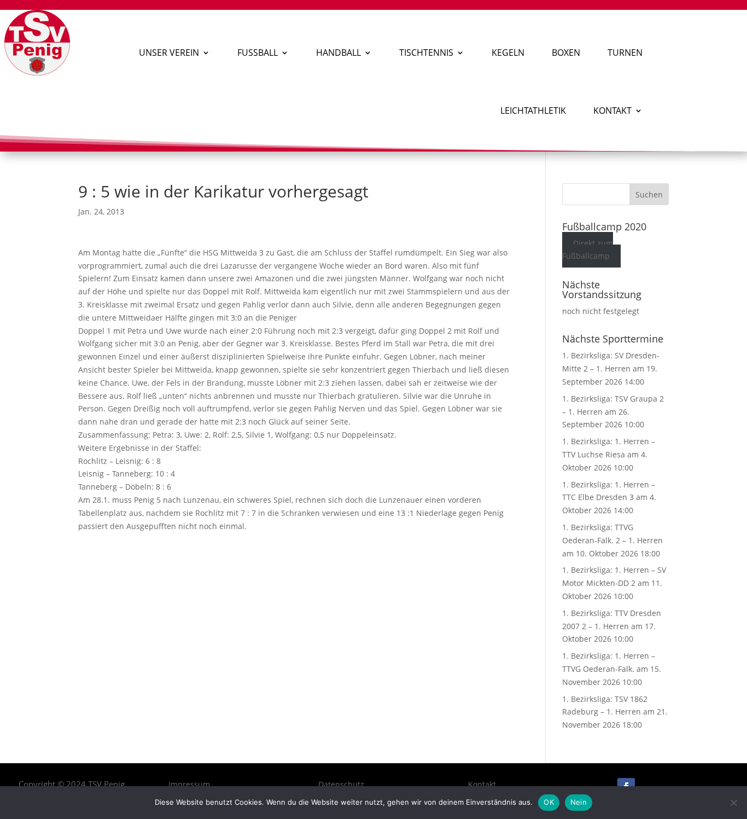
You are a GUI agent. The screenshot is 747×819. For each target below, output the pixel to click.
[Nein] (733, 802)
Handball (338, 53)
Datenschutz (341, 784)
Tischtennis (426, 53)
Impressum (189, 784)
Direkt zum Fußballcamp (588, 250)
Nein (578, 802)
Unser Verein (169, 53)
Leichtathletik (533, 110)
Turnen (625, 53)
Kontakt (612, 110)
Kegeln (508, 53)
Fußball (257, 53)
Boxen (566, 53)
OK (549, 802)
